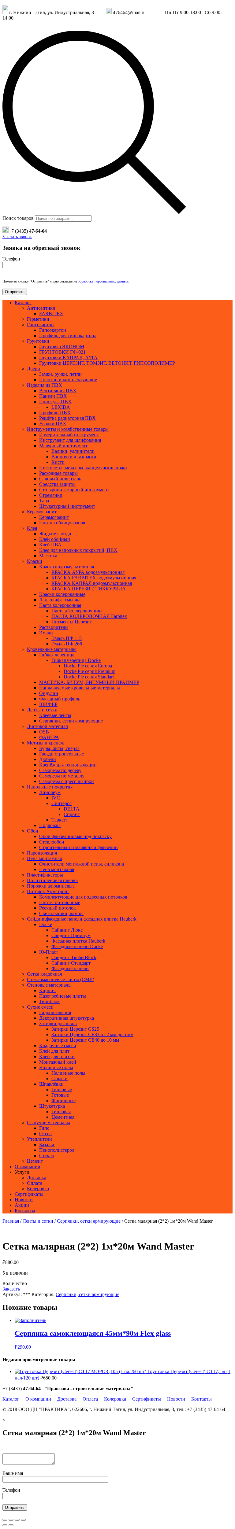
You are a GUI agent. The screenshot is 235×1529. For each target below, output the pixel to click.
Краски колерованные (62, 594)
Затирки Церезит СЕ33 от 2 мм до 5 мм (92, 1034)
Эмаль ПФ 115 (66, 638)
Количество (14, 1283)
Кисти (58, 462)
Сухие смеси (40, 1007)
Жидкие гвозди (55, 533)
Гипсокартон (40, 324)
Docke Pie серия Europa (88, 665)
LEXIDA (60, 407)
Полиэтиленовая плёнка (52, 880)
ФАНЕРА (49, 737)
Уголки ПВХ (52, 423)
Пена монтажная (44, 858)
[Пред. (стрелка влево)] (4, 1525)
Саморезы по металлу (61, 775)
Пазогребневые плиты (62, 996)
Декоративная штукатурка (66, 1018)
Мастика (48, 555)
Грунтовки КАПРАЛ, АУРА (68, 357)
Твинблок (49, 1001)
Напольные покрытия (50, 786)
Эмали (46, 632)
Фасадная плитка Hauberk (78, 941)
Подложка (50, 825)
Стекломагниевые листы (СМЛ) (60, 979)
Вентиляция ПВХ (57, 390)
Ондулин (48, 693)
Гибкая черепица (56, 654)
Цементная (62, 1117)
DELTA (72, 808)
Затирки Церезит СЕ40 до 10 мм (85, 1040)
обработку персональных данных (103, 281)
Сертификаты (29, 1194)
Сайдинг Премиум (71, 935)
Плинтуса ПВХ (55, 401)
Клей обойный (54, 539)
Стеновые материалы (49, 985)
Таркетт (59, 819)
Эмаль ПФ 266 (66, 643)
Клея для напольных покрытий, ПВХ (78, 550)
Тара (44, 500)
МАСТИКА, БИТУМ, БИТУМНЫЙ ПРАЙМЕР (89, 682)
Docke (45, 924)
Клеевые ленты (55, 715)
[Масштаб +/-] (23, 1520)
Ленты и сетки (42, 709)
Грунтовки (38, 341)
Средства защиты (57, 484)
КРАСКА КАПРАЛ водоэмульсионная (91, 583)
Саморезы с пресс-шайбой (66, 781)
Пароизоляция (42, 852)
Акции (22, 1205)
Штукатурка (52, 1106)
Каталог (23, 302)
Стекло (46, 1155)
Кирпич (47, 990)
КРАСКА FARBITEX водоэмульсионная (93, 577)
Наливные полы (56, 1067)
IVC (55, 797)
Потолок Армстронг (48, 891)
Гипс (44, 1128)
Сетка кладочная (44, 974)
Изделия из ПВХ (44, 385)
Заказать (11, 1288)
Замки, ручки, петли (60, 374)
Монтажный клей (57, 1062)
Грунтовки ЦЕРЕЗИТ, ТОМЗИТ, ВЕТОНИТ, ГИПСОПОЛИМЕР (107, 363)
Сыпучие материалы (48, 1122)
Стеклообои (51, 841)
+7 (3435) (28, 231)
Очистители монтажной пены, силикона (81, 863)
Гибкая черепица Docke (76, 660)
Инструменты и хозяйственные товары (68, 429)
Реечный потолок (57, 907)
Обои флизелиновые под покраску (75, 836)
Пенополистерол (56, 1150)
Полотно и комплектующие (68, 379)
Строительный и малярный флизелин (78, 847)
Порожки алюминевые (51, 885)
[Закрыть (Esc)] (4, 1520)
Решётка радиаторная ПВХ (67, 418)
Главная (10, 1221)
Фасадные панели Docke (77, 946)
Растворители (53, 627)
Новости (24, 1199)
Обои (32, 830)
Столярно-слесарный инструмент (74, 489)
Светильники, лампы (61, 913)
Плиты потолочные (59, 902)
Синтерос (61, 803)
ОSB (44, 731)
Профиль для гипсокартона (67, 335)
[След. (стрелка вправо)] (11, 1525)
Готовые (60, 1095)
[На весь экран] (17, 1520)
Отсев (45, 1133)
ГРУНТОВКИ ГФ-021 (62, 352)
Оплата (34, 1183)
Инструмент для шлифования (70, 440)
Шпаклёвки (51, 1084)
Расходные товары (58, 473)
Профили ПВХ (55, 412)
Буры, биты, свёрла (59, 748)
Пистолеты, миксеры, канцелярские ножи (83, 467)
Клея (32, 528)
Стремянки (50, 495)
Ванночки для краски (73, 456)
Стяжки (59, 1078)
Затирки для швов (58, 1023)
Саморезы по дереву (60, 770)
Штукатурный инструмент (67, 506)
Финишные (63, 1100)
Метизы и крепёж (45, 742)
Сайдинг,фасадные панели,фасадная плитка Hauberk (81, 918)
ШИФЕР (48, 704)
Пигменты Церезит (71, 621)
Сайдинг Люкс (67, 930)
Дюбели (47, 759)
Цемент (35, 1161)
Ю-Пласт (48, 952)
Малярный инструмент (63, 445)
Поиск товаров (18, 218)
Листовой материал (47, 726)
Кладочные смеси (57, 1045)
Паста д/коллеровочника (77, 610)
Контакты (25, 1210)
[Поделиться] (11, 1520)
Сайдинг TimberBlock (73, 957)
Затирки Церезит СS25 (75, 1029)
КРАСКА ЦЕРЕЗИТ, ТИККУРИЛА (88, 588)
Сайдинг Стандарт (71, 963)
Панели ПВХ (53, 396)
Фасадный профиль (59, 698)
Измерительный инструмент (69, 434)
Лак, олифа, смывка (59, 599)
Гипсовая (61, 1111)
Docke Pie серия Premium (89, 671)
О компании (27, 1166)
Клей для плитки (57, 1056)
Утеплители (39, 1139)
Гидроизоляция (55, 1012)
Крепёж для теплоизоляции (68, 764)
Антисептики (41, 308)
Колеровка (38, 1188)
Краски (34, 561)
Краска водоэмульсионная (66, 566)
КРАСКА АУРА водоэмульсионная (88, 572)
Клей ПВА (50, 544)
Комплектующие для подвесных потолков (83, 896)
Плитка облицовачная (62, 522)
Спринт (72, 814)
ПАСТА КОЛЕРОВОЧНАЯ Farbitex (89, 616)
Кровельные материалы (51, 649)
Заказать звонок (17, 237)
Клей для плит (54, 1051)
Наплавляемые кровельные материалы (79, 687)
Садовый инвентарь (60, 478)
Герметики (38, 319)
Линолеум (50, 792)
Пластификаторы (45, 874)
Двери (33, 368)
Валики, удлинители (73, 451)
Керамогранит (42, 511)
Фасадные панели (70, 968)
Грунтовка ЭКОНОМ (61, 346)
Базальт (46, 1144)
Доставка (36, 1177)
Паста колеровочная (60, 605)
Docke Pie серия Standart (89, 676)
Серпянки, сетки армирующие (71, 720)
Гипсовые (61, 1089)
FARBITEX (51, 313)
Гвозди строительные (61, 753)
